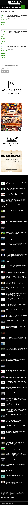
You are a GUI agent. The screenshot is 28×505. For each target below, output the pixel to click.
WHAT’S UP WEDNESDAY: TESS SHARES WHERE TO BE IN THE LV (17, 16)
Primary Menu (26, 7)
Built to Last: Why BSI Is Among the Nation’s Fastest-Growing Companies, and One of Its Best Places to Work (16, 399)
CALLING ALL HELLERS (11, 436)
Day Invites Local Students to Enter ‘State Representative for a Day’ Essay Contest (14, 366)
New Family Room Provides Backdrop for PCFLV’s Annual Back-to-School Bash (16, 327)
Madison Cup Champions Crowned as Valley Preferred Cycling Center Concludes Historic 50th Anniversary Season (16, 311)
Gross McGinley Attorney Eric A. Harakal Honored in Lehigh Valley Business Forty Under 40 (16, 305)
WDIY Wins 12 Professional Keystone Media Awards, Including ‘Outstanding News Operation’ (16, 321)
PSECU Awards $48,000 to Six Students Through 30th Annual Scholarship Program (16, 415)
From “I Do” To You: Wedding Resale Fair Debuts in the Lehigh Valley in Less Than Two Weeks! (16, 404)
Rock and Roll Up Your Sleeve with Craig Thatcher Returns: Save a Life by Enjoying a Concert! (16, 194)
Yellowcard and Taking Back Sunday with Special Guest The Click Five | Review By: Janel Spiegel (15, 459)
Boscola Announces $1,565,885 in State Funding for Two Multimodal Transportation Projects (16, 244)
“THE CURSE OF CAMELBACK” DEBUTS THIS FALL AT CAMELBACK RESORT (16, 189)
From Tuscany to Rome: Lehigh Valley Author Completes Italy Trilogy (15, 332)
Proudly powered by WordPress (7, 503)
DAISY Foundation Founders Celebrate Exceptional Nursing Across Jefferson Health (16, 227)
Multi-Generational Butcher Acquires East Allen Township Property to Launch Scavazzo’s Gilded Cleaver (15, 288)
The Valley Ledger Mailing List (9, 65)
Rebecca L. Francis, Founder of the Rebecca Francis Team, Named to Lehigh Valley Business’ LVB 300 (16, 338)
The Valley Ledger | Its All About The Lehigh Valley (11, 7)
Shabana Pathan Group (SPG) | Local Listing (15, 210)
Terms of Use (11, 497)
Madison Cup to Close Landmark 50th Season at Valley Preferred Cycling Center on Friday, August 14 (16, 377)
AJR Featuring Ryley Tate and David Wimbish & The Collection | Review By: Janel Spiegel (16, 448)
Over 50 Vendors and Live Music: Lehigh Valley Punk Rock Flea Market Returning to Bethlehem (16, 283)
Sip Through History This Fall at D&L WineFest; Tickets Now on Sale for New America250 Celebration (14, 482)
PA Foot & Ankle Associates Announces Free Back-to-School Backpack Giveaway (16, 432)
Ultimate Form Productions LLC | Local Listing (15, 204)
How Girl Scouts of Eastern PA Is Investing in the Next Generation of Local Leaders (16, 266)
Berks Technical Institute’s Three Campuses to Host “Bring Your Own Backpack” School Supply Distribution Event (16, 410)
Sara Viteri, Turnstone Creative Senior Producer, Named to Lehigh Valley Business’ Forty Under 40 (16, 272)
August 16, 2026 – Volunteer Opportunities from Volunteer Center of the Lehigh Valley (16, 299)
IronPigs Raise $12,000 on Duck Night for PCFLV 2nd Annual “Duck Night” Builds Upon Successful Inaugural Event (16, 427)
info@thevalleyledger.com (11, 494)
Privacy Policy (4, 497)
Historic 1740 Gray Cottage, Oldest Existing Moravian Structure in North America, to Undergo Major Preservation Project (16, 443)
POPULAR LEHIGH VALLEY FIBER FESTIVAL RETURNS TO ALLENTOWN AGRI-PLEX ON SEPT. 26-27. (16, 277)
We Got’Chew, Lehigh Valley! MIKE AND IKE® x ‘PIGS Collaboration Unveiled (16, 233)
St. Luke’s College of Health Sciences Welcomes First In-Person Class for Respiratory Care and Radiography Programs (16, 255)
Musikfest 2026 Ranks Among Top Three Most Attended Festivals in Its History (15, 360)
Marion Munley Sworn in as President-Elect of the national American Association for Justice (16, 343)
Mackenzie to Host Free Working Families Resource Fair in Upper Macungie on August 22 (16, 316)
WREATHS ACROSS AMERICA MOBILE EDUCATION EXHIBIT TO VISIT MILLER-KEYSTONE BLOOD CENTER (14, 217)
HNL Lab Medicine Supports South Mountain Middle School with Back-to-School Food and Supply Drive (16, 349)
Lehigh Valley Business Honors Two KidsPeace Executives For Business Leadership (15, 421)
